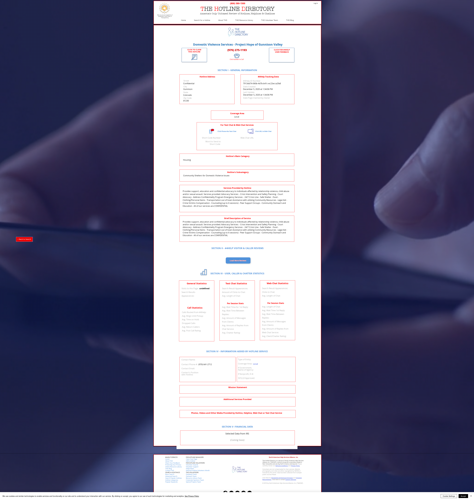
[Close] (471, 496)
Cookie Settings (449, 496)
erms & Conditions (282, 466)
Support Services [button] (290, 479)
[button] (169, 470)
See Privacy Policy (192, 496)
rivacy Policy (296, 466)
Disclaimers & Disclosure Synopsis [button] (282, 478)
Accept (463, 496)
